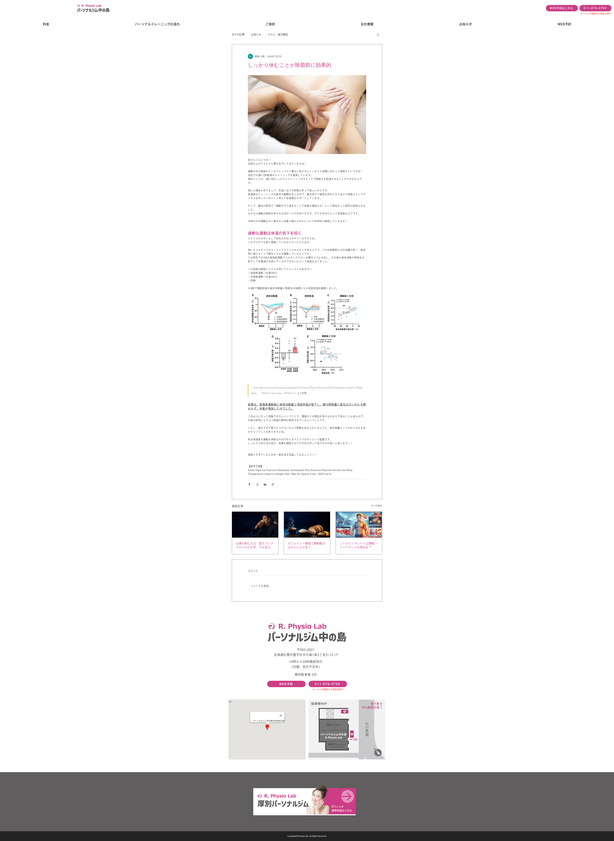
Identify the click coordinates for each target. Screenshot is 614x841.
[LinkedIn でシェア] (265, 484)
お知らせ (256, 34)
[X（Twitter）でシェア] (257, 484)
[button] (378, 34)
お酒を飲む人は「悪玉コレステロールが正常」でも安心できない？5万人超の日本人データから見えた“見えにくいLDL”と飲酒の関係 (254, 545)
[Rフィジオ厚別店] (304, 801)
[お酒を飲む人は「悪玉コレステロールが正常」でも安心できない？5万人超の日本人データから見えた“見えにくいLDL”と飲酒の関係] (255, 525)
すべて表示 (376, 506)
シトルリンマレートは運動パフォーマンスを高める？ (358, 545)
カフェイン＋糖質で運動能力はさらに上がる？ (306, 545)
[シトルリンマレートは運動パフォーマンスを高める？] (359, 525)
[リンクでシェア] (272, 484)
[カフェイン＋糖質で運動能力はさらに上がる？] (307, 525)
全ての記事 (238, 34)
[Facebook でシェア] (249, 484)
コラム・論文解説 (278, 34)
